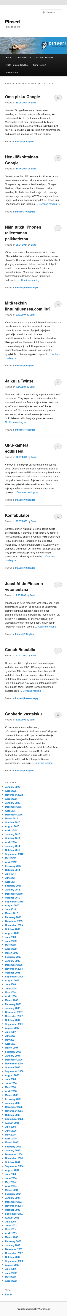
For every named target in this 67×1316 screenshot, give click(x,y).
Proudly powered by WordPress (33, 1309)
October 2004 (12, 1162)
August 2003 (12, 1217)
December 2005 (14, 1107)
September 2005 (14, 1119)
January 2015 (12, 834)
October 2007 (12, 1020)
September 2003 (14, 1213)
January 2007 (12, 1055)
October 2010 (12, 897)
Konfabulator (17, 515)
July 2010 (10, 909)
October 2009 (12, 929)
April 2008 (11, 996)
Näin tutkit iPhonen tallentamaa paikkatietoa (23, 232)
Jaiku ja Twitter (19, 381)
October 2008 (12, 972)
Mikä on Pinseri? (44, 57)
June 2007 (11, 1036)
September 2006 (14, 1071)
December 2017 (14, 806)
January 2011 (12, 889)
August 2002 (12, 1265)
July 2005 (10, 1126)
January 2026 (12, 787)
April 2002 (11, 1281)
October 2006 (12, 1067)
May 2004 (10, 1182)
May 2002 (10, 1277)
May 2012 (10, 858)
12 (58, 516)
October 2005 (12, 1115)
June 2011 (11, 877)
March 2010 (11, 913)
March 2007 (11, 1047)
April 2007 (11, 1043)
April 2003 (11, 1233)
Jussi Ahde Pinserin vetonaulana (24, 586)
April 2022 (11, 799)
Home (9, 57)
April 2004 (11, 1186)
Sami (33, 102)
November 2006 (14, 1063)
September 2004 (14, 1166)
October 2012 (12, 850)
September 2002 (14, 1261)
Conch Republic (20, 649)
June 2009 (11, 941)
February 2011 (13, 885)
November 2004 (14, 1158)
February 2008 (13, 1004)
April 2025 (11, 790)
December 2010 (14, 893)
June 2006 (11, 1083)
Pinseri (12, 21)
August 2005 (12, 1122)
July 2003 (10, 1221)
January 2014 (12, 846)
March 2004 (11, 1190)
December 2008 (14, 964)
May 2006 (10, 1087)
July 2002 (10, 1269)
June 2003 (11, 1225)
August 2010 (12, 905)
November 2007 (14, 1016)
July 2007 (10, 1032)
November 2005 (14, 1111)
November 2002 (14, 1253)
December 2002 (14, 1249)
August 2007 (12, 1028)
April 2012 (11, 862)
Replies (29, 141)
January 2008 (12, 1008)
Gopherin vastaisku (23, 714)
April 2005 (11, 1138)
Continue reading (49, 204)
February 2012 (13, 866)
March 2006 (11, 1095)
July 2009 (10, 937)
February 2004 (13, 1194)
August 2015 (12, 826)
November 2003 (14, 1205)
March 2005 (11, 1142)
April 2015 (11, 830)
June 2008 (11, 988)
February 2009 (13, 957)
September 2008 (14, 976)
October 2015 (12, 822)
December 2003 (14, 1201)
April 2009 (11, 949)
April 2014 (11, 842)
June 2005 (11, 1130)
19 (58, 446)
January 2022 (12, 802)
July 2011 (10, 874)
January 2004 (12, 1197)
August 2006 (12, 1075)
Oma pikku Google (22, 96)
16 (58, 382)
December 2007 (14, 1012)
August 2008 (12, 980)
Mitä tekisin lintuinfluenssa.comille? (27, 306)
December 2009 (14, 921)
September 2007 (14, 1024)
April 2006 (11, 1091)
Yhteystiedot (12, 72)
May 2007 (10, 1039)
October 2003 (12, 1209)
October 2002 (12, 1257)
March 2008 (11, 1000)
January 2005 (12, 1150)
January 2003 (12, 1245)
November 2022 (14, 794)
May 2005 (10, 1134)
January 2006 (12, 1103)
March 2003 (11, 1237)
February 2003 (13, 1241)
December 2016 (14, 814)
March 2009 (11, 952)
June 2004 (11, 1178)
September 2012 (14, 854)
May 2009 (10, 945)
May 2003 (10, 1229)
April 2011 (11, 881)
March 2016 (11, 818)
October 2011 (12, 870)
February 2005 (13, 1146)
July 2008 (10, 984)
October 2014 (12, 838)
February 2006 (13, 1099)
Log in (8, 1294)
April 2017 (11, 810)
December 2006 (14, 1059)
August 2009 (12, 933)
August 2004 (12, 1170)
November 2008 (14, 968)
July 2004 (10, 1174)
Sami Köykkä (39, 64)
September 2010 (14, 901)
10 (58, 158)
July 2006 (10, 1079)
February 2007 (13, 1051)
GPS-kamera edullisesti (16, 448)
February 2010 (13, 917)
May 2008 (10, 992)
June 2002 (11, 1273)
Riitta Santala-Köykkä (17, 64)
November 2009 (14, 925)
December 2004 (14, 1154)
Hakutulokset (24, 57)
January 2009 (12, 960)
